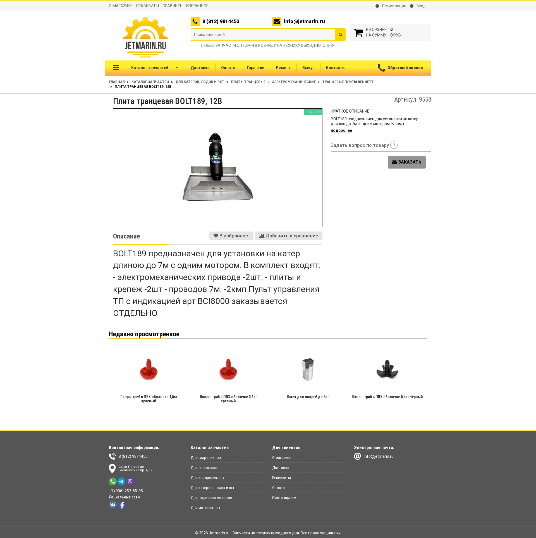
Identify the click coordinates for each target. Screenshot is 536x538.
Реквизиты (147, 6)
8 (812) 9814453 (133, 456)
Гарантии (255, 67)
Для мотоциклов (205, 508)
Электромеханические (294, 82)
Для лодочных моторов (211, 498)
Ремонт (283, 67)
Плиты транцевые (248, 82)
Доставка (200, 67)
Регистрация (393, 6)
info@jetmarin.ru (304, 21)
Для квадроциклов (207, 478)
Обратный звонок (405, 67)
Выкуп (308, 67)
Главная (117, 82)
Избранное (197, 6)
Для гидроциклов (206, 458)
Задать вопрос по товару (363, 145)
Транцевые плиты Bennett (348, 82)
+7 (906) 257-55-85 (126, 491)
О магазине (121, 6)
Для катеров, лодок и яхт (200, 82)
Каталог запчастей (149, 67)
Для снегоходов (205, 468)
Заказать (409, 162)
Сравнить (172, 6)
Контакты (336, 67)
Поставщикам (284, 498)
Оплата (228, 67)
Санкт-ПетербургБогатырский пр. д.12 (135, 468)
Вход (421, 6)
